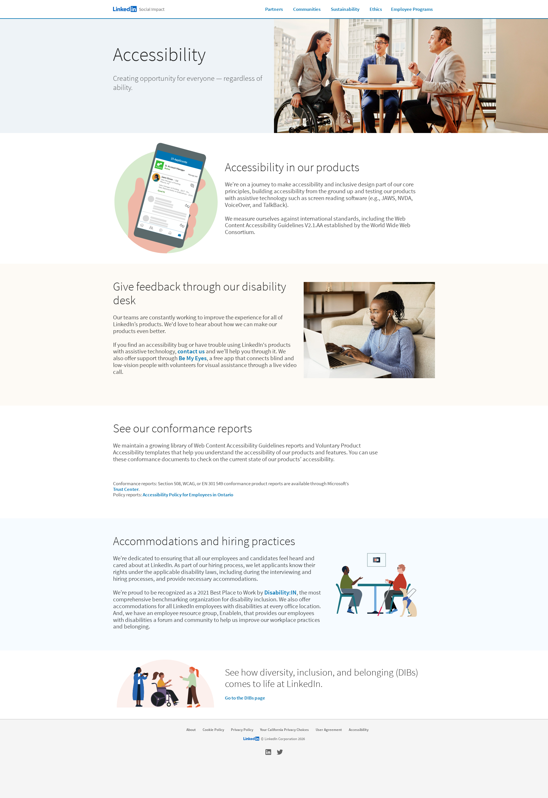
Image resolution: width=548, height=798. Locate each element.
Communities (307, 9)
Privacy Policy (242, 730)
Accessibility (358, 730)
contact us (191, 351)
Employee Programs (412, 9)
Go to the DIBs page (245, 698)
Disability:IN (280, 592)
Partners (274, 9)
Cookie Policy (213, 730)
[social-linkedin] (268, 752)
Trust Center (125, 489)
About (191, 730)
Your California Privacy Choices (284, 730)
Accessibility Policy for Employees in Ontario (188, 494)
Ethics (376, 9)
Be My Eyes (193, 358)
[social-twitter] (279, 752)
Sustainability (345, 9)
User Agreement (329, 730)
